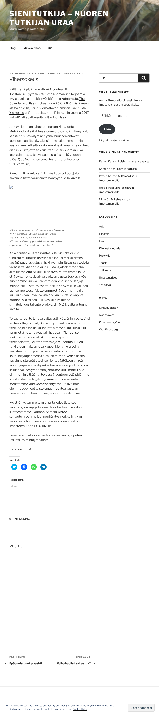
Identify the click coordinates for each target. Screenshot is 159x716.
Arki (101, 226)
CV (50, 48)
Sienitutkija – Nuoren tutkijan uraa (58, 18)
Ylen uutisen (71, 332)
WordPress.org (108, 329)
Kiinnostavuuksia (109, 248)
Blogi (12, 48)
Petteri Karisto (70, 73)
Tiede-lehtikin (70, 393)
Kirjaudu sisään (108, 307)
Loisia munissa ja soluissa (133, 161)
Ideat (102, 241)
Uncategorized (108, 277)
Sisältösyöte (106, 314)
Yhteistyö (105, 284)
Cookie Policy (80, 709)
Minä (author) (32, 48)
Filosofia (22, 519)
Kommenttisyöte (109, 322)
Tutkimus (105, 270)
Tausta (103, 263)
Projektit (104, 255)
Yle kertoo (16, 113)
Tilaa (107, 129)
